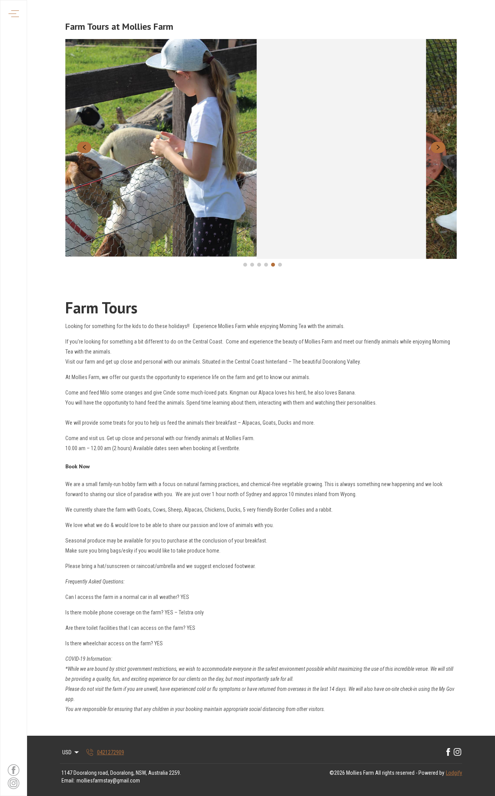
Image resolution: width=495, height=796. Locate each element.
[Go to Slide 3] (259, 265)
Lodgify (454, 773)
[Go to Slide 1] (245, 265)
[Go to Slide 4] (266, 265)
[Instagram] (457, 752)
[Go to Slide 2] (252, 265)
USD (67, 752)
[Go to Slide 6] (280, 265)
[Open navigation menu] (14, 14)
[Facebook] (448, 752)
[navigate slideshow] (84, 147)
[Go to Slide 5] (273, 265)
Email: (68, 780)
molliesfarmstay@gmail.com (108, 780)
